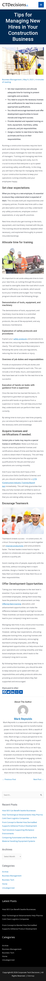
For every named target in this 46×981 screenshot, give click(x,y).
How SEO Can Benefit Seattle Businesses (19, 810)
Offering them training (11, 604)
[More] (21, 692)
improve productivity (14, 546)
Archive (5, 871)
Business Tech (8, 880)
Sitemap (30, 976)
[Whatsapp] (17, 692)
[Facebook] (4, 692)
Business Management (11, 79)
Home (4, 884)
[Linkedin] (12, 692)
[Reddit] (8, 692)
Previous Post (9, 779)
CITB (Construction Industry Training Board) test (19, 482)
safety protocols (20, 339)
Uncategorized (8, 888)
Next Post (38, 779)
